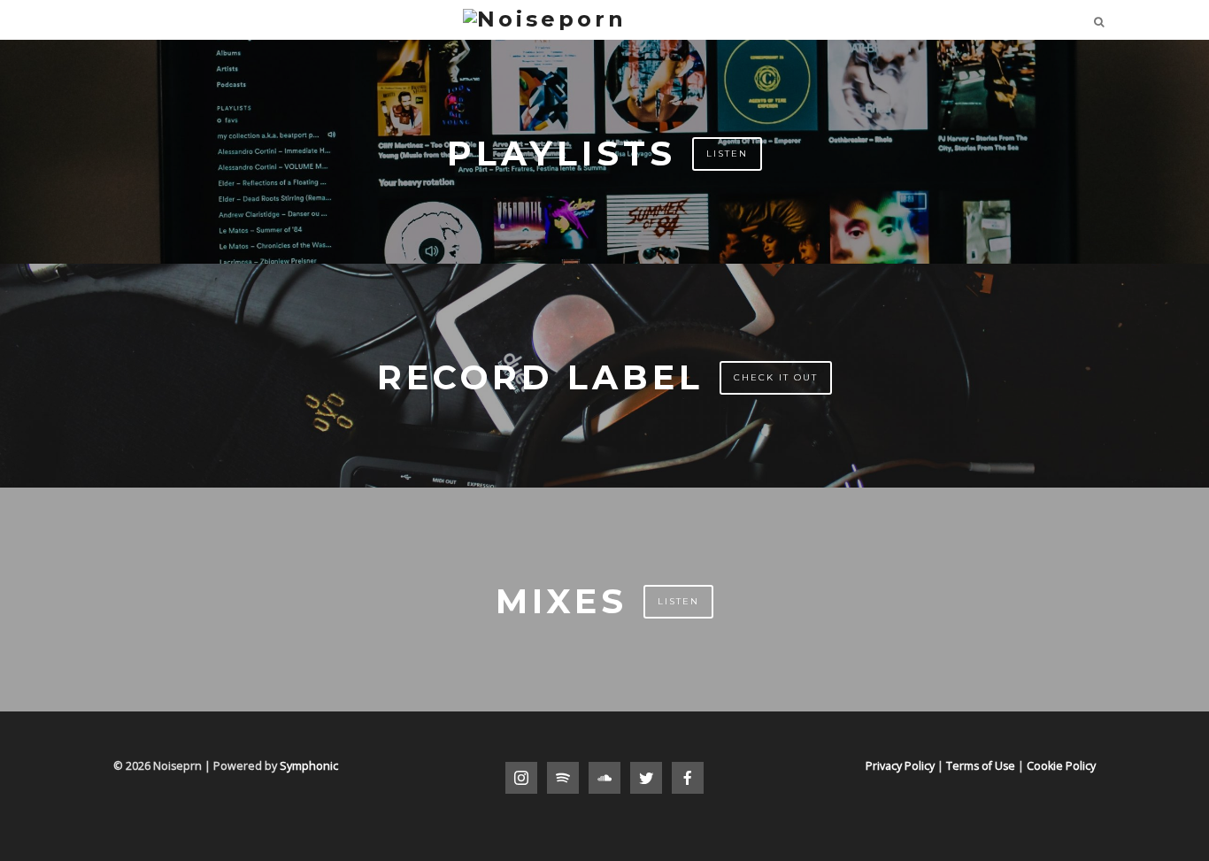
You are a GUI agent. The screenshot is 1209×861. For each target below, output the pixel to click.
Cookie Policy (1061, 765)
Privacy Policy (900, 765)
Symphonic (309, 765)
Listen (727, 153)
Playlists (561, 153)
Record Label (540, 377)
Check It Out (776, 377)
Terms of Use (980, 765)
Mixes (562, 601)
